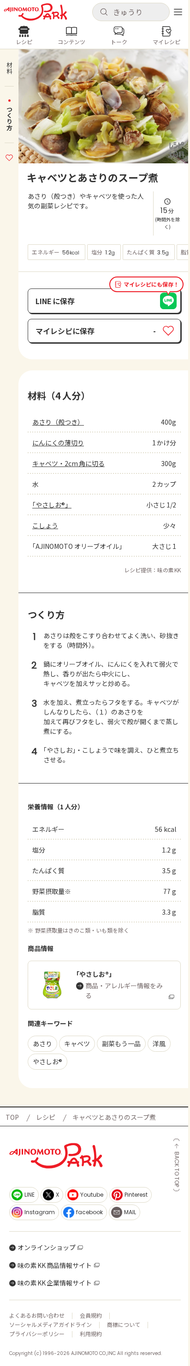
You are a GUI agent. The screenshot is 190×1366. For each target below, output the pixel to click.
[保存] (9, 156)
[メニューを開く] (178, 12)
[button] (131, 12)
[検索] (103, 12)
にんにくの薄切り (58, 442)
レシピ (45, 1117)
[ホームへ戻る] (35, 12)
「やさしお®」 (51, 504)
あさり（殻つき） (58, 422)
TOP (12, 1117)
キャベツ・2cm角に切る (68, 463)
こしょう (45, 525)
